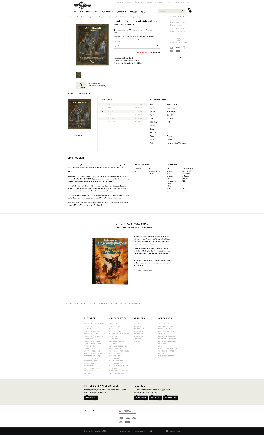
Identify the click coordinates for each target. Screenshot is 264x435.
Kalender (149, 2)
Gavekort (169, 2)
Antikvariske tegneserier (118, 346)
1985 (168, 122)
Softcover (170, 118)
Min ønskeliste (179, 2)
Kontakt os (113, 324)
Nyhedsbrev (138, 339)
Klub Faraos (120, 2)
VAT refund (113, 368)
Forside (76, 17)
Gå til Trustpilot (89, 411)
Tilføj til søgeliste (154, 52)
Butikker (130, 2)
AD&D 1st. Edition (172, 104)
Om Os (160, 346)
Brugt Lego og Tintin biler (119, 351)
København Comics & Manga (94, 324)
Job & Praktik (163, 324)
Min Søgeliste (139, 334)
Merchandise (107, 11)
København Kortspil (91, 334)
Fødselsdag (162, 344)
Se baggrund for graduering (97, 85)
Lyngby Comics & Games (92, 351)
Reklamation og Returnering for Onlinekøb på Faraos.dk (119, 333)
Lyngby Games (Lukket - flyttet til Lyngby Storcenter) (93, 361)
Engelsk (169, 139)
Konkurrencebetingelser (167, 341)
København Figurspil (91, 331)
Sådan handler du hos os (118, 366)
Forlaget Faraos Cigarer (167, 348)
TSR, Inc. (169, 136)
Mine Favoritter (140, 331)
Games (83, 17)
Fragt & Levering (115, 326)
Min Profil (137, 326)
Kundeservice (159, 2)
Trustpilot (179, 57)
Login (188, 2)
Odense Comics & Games (93, 344)
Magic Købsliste (115, 348)
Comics (75, 11)
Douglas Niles (171, 111)
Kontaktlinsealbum (116, 373)
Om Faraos (165, 318)
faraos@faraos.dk (174, 431)
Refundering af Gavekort (118, 371)
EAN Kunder (113, 344)
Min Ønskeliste (139, 329)
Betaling (112, 329)
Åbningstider (139, 2)
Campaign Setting (134, 17)
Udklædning (121, 11)
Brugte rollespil (115, 353)
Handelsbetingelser (116, 341)
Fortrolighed (114, 339)
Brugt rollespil (92, 17)
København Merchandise (93, 341)
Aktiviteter (88, 371)
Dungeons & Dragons (105, 17)
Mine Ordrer (138, 336)
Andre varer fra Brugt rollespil (123, 58)
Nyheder (133, 11)
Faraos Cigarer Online (92, 368)
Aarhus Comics (89, 348)
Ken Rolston (170, 115)
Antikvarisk (86, 11)
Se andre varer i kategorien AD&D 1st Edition (128, 63)
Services (139, 318)
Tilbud (142, 11)
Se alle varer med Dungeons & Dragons (126, 60)
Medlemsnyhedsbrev (166, 356)
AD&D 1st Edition (120, 17)
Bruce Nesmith (171, 108)
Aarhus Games (89, 346)
